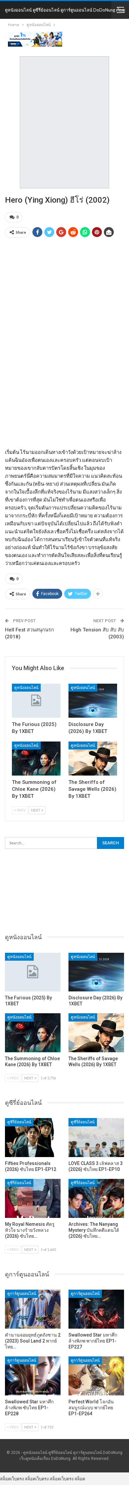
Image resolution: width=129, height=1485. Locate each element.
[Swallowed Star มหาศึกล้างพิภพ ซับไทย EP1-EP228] (33, 1375)
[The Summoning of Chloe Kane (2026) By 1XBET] (36, 759)
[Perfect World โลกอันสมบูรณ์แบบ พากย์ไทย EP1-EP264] (96, 1375)
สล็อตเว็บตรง (12, 1478)
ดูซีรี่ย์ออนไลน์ (19, 1122)
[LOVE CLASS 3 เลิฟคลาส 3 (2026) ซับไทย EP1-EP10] (96, 1137)
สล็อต (79, 1478)
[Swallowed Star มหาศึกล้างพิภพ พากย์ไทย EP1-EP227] (96, 1309)
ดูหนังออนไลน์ (26, 687)
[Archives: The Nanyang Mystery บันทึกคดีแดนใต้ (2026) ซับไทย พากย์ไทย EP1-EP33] (96, 1198)
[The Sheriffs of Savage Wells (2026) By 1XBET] (92, 759)
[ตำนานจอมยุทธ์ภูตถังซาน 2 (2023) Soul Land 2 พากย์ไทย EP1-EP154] (33, 1309)
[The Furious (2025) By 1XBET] (36, 701)
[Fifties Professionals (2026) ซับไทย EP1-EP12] (33, 1137)
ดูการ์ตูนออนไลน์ (21, 1293)
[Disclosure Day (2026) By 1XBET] (92, 701)
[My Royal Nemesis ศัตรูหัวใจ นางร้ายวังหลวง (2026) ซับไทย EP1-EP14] (33, 1198)
